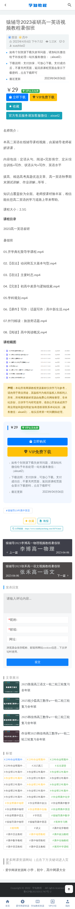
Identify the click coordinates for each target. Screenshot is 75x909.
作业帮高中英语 (61, 809)
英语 (14, 37)
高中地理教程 (38, 834)
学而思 (38, 815)
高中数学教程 (15, 840)
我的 (67, 906)
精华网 (15, 828)
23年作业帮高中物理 (61, 759)
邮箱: (12, 629)
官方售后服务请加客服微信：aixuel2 (34, 115)
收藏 (15, 106)
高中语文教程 (38, 846)
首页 (7, 906)
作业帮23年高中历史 (38, 784)
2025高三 (38, 765)
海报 (45, 521)
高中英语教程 (15, 846)
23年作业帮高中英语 (15, 765)
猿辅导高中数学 (61, 815)
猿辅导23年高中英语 (19, 510)
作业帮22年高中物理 (61, 772)
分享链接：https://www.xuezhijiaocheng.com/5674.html (37, 529)
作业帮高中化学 (61, 797)
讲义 (38, 828)
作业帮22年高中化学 (15, 772)
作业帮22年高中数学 (38, 772)
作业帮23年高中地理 (61, 784)
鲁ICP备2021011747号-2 (37, 891)
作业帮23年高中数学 (15, 790)
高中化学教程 (61, 828)
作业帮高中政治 (38, 803)
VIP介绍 (52, 906)
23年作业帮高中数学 (38, 759)
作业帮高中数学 (61, 803)
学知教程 (37, 888)
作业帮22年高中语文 (61, 778)
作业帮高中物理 (15, 809)
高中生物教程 (61, 840)
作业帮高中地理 (15, 803)
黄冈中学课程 (61, 846)
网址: (12, 639)
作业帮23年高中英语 (15, 797)
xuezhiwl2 (18, 46)
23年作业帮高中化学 (15, 759)
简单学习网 (61, 822)
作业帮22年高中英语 (38, 778)
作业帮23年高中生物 (61, 790)
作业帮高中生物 (38, 809)
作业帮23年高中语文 (38, 797)
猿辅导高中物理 (15, 822)
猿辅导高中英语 (38, 822)
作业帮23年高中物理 (38, 790)
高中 (25, 37)
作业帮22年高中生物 (15, 778)
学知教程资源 (37, 906)
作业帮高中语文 (15, 815)
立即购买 (39, 441)
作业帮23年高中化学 (15, 784)
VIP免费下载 (45, 97)
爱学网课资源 (22, 906)
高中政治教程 (61, 834)
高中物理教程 (38, 840)
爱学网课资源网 (15, 870)
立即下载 (19, 97)
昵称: (12, 619)
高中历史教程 (15, 834)
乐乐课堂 (61, 765)
